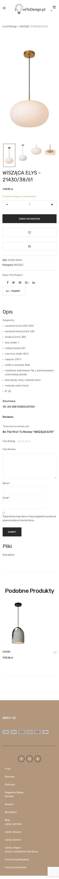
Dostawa (9, 776)
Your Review (9, 449)
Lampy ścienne (13, 839)
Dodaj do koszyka (29, 218)
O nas (8, 768)
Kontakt (9, 796)
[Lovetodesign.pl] (29, 8)
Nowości (9, 804)
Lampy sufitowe (13, 824)
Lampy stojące (13, 847)
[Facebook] (7, 283)
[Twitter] (13, 283)
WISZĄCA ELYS (40, 26)
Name (6, 483)
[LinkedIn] (33, 283)
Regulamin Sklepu (14, 792)
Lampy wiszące (13, 832)
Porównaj (29, 246)
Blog (7, 820)
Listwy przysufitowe (16, 867)
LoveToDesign (9, 26)
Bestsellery (11, 812)
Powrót (15, 291)
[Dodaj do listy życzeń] (29, 232)
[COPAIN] (29, 624)
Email (6, 498)
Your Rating (9, 441)
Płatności (10, 784)
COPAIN (6, 651)
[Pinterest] (20, 283)
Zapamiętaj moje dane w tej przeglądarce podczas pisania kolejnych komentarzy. (29, 518)
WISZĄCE (25, 26)
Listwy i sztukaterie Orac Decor (21, 851)
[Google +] (27, 283)
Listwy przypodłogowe (17, 859)
